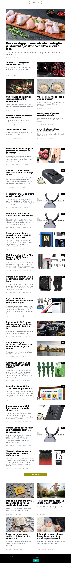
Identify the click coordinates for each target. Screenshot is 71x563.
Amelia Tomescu (10, 513)
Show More (35, 474)
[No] (69, 558)
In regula (36, 560)
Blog (63, 148)
